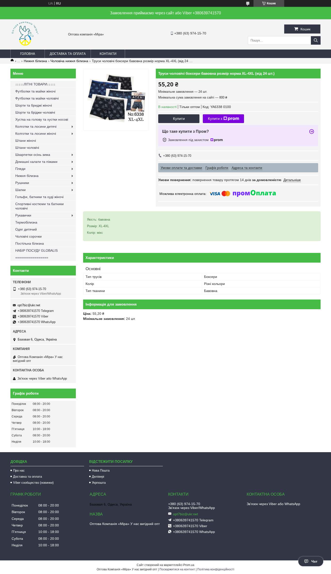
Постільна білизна (29, 243)
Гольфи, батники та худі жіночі (39, 197)
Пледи (20, 169)
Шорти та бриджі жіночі (33, 105)
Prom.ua (188, 565)
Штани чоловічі (27, 148)
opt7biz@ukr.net (28, 305)
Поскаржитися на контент (177, 569)
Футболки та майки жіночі (35, 91)
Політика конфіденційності (215, 569)
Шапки (20, 190)
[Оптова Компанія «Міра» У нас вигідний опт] (24, 47)
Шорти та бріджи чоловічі (35, 112)
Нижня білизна (35, 61)
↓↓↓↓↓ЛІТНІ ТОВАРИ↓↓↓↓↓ (35, 84)
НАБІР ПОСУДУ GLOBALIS (36, 250)
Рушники (22, 183)
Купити (179, 118)
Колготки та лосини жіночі (35, 133)
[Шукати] (316, 40)
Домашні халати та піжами (36, 162)
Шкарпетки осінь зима (32, 155)
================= (31, 257)
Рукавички (23, 215)
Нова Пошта (101, 470)
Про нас (19, 470)
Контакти (108, 54)
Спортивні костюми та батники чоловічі (39, 206)
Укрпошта (99, 482)
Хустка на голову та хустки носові (41, 119)
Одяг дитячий (26, 229)
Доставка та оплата (68, 54)
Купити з (215, 118)
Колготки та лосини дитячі (35, 126)
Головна (27, 54)
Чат (314, 561)
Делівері (98, 476)
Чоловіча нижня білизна (69, 61)
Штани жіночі (25, 140)
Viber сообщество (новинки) (33, 482)
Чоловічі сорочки (28, 236)
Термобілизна (26, 222)
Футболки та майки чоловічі (37, 98)
